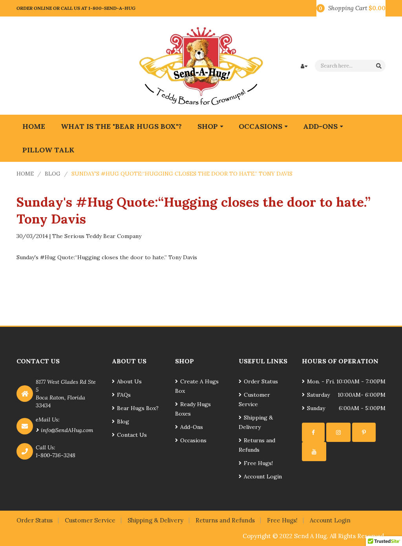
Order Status (261, 381)
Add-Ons (191, 427)
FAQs (124, 394)
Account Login (263, 476)
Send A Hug (310, 536)
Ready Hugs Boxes (193, 409)
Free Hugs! (258, 463)
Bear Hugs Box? (138, 408)
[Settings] (313, 432)
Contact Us (132, 434)
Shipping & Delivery (256, 422)
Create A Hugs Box (197, 386)
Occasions (193, 440)
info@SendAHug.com (67, 430)
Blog (52, 173)
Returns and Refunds (257, 445)
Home (25, 173)
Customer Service (254, 399)
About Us (129, 381)
